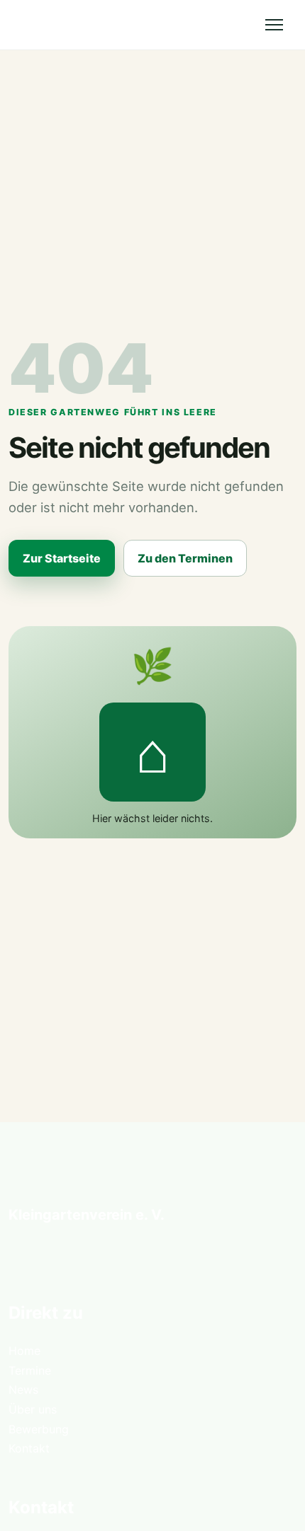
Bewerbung (39, 1429)
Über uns (33, 1409)
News (23, 1389)
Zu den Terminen (185, 558)
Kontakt (29, 1448)
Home (24, 1351)
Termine (30, 1370)
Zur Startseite (62, 558)
